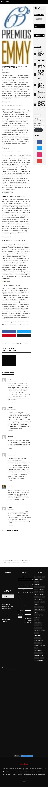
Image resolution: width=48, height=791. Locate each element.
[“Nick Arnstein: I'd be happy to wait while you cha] (35, 748)
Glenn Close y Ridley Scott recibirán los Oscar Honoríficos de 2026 (41, 64)
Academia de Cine (38, 579)
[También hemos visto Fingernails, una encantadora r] (35, 705)
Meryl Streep (38, 622)
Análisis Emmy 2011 (5, 72)
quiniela (43, 645)
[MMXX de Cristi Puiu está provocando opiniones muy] (35, 678)
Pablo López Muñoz (8, 69)
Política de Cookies (7, 608)
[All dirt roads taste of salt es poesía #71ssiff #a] (35, 690)
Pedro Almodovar (39, 640)
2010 (39, 576)
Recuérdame (27, 618)
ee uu (36, 599)
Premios (36, 645)
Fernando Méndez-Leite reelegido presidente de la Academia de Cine (41, 54)
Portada (5, 768)
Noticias (13, 768)
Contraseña (21, 614)
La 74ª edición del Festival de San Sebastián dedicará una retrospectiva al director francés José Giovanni (42, 105)
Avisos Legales (6, 604)
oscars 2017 (37, 635)
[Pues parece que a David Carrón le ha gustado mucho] (13, 707)
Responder (11, 402)
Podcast (21, 768)
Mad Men (36, 620)
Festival (36, 604)
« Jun (19, 599)
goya (36, 612)
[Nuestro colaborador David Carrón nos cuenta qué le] (13, 735)
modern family (38, 625)
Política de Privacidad (7, 606)
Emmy (40, 599)
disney (41, 594)
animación (37, 584)
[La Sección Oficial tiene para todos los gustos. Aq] (35, 732)
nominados (37, 630)
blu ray (41, 589)
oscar (43, 630)
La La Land (37, 617)
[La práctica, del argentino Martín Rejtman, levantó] (13, 678)
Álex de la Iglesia (39, 660)
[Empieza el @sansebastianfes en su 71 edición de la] (13, 748)
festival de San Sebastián (38, 610)
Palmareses (30, 768)
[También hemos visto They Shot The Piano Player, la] (35, 719)
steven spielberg (39, 655)
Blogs (25, 769)
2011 (43, 576)
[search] (12, 596)
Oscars (36, 632)
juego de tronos (39, 615)
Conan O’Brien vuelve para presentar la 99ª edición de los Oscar (41, 84)
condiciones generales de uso (22, 774)
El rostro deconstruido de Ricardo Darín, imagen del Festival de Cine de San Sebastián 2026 (42, 74)
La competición (41, 768)
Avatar (36, 589)
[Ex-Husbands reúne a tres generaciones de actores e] (13, 692)
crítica (36, 594)
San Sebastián (38, 650)
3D (35, 576)
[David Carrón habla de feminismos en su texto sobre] (13, 720)
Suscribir (38, 130)
